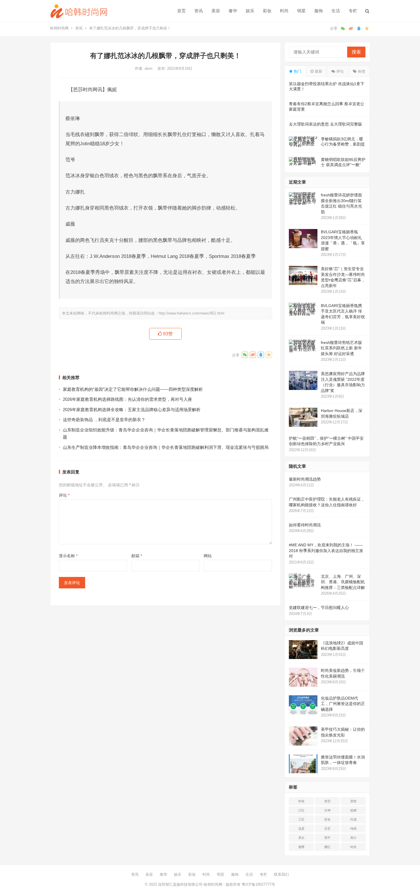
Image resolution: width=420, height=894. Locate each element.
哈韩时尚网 (59, 28)
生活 (335, 10)
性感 (353, 819)
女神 (327, 810)
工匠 (301, 819)
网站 (208, 555)
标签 (361, 71)
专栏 (353, 10)
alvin (149, 68)
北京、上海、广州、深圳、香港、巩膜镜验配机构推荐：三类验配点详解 (343, 582)
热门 (297, 71)
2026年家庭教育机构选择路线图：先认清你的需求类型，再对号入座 (127, 399)
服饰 (318, 10)
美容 (215, 10)
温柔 (301, 828)
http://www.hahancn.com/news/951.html (191, 313)
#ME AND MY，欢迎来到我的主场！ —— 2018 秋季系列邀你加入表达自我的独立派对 (326, 550)
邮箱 (136, 555)
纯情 (353, 828)
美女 (301, 837)
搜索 (356, 51)
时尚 (284, 10)
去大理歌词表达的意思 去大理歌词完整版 (325, 124)
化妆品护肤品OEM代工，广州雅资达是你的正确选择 (343, 704)
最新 (318, 71)
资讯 (198, 10)
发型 (327, 801)
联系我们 (281, 874)
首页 (181, 10)
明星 (301, 10)
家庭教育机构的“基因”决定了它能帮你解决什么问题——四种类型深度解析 (133, 389)
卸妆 (301, 801)
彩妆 (267, 10)
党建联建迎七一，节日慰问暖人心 (319, 607)
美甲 (327, 837)
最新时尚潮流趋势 (305, 479)
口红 (301, 810)
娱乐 (250, 10)
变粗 (353, 801)
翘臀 (301, 847)
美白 (353, 837)
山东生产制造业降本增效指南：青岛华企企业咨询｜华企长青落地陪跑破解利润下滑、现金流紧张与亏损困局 (166, 447)
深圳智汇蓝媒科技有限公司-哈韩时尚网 (190, 884)
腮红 (327, 847)
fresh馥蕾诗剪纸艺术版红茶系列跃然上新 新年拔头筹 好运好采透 (341, 348)
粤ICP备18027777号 (258, 884)
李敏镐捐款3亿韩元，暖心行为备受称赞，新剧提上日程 (343, 144)
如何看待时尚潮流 (305, 525)
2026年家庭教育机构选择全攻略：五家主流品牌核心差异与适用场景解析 (132, 409)
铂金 (353, 847)
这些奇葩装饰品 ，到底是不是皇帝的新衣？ (104, 419)
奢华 (233, 10)
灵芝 (327, 828)
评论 (64, 495)
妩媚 (353, 810)
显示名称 (68, 555)
